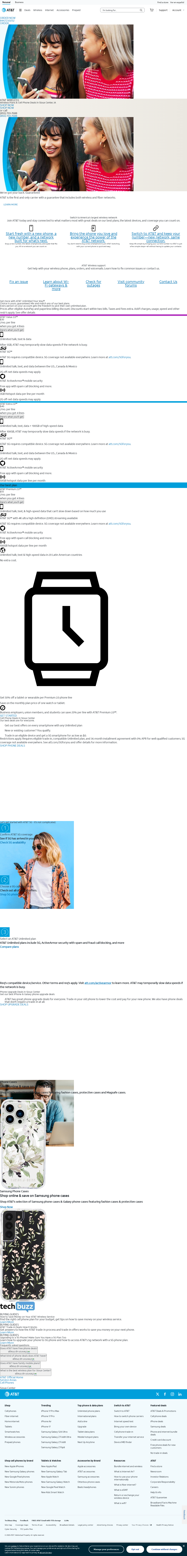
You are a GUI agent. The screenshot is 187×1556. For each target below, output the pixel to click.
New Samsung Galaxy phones (19, 1471)
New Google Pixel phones (17, 1476)
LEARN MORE (11, 204)
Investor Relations (159, 1476)
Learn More (7, 1322)
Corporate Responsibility (162, 1481)
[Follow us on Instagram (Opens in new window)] (172, 1394)
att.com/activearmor (98, 983)
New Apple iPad (49, 1466)
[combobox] (120, 10)
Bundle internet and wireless (128, 1466)
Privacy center (122, 1525)
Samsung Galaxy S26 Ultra (54, 1431)
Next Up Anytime (86, 1442)
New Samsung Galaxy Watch (55, 1481)
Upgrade (82, 1426)
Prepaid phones (12, 1442)
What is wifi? (120, 1503)
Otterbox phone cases (89, 1481)
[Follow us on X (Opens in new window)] (157, 1394)
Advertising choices (105, 1525)
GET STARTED (8, 715)
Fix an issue (18, 281)
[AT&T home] (8, 10)
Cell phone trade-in (123, 1431)
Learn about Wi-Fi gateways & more (56, 285)
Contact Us (168, 281)
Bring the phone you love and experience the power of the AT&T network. (93, 237)
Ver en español (177, 2)
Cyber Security (11, 1529)
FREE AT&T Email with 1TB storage (46, 1520)
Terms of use (37, 1525)
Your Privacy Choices (140, 1525)
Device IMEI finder (123, 1442)
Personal (6, 2)
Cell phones (10, 1410)
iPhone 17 (46, 1426)
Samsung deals (158, 1426)
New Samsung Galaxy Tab (54, 1471)
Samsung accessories (88, 1476)
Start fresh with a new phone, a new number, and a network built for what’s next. (31, 237)
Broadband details (67, 1525)
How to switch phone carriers (129, 1416)
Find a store (162, 2)
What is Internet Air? (124, 1471)
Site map (8, 1525)
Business (19, 2)
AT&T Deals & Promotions (163, 1410)
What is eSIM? (121, 1489)
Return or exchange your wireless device (126, 1496)
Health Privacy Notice (165, 1525)
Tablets (8, 1426)
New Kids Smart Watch (52, 1492)
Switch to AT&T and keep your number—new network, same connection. (156, 237)
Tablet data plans (86, 1431)
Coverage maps (22, 1525)
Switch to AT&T (121, 1410)
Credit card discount (160, 1439)
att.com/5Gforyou (120, 357)
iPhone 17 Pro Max (50, 1410)
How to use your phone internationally (125, 1478)
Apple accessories (86, 1466)
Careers (154, 1487)
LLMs (66, 1520)
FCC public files (26, 1529)
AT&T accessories (86, 1471)
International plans (87, 1416)
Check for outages (93, 283)
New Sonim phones (14, 1487)
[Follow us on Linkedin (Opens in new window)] (179, 1394)
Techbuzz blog (11, 1520)
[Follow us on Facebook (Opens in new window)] (164, 1394)
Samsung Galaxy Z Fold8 (53, 1442)
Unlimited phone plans (89, 1410)
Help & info (155, 1492)
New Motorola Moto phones (19, 1481)
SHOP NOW (7, 105)
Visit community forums (131, 283)
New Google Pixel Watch (53, 1487)
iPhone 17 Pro (48, 1416)
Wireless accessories (15, 1436)
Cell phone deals (158, 1416)
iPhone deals (156, 1421)
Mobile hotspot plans (88, 1436)
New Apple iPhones (14, 1466)
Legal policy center (85, 1525)
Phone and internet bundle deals (163, 1433)
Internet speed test (123, 1421)
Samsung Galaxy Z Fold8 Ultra (56, 1436)
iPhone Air (46, 1421)
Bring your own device (125, 1426)
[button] (20, 10)
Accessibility (51, 1525)
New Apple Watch (50, 1476)
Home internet (12, 1421)
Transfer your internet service (129, 1436)
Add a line (82, 1421)
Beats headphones (87, 1487)
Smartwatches (12, 1431)
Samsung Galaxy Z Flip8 (53, 1447)
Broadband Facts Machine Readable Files (163, 1504)
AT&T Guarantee (158, 1497)
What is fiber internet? (125, 1484)
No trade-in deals (158, 1452)
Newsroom (156, 1471)
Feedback (24, 1520)
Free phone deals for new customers (163, 1446)
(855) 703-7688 (8, 116)
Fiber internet (11, 1416)
